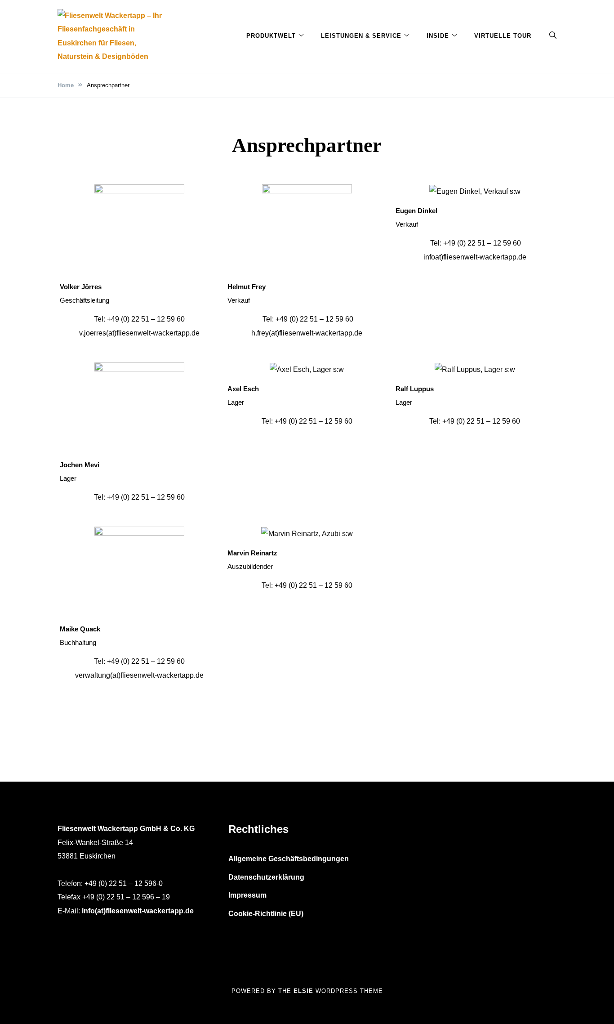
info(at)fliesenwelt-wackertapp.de (138, 911)
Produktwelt (271, 35)
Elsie (303, 991)
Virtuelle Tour (502, 35)
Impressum (247, 895)
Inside (438, 35)
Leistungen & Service (361, 35)
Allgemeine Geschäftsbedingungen (288, 859)
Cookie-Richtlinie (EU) (265, 913)
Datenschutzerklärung (266, 877)
